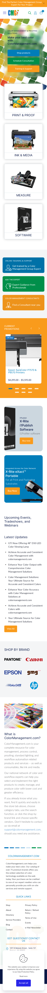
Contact (9, 930)
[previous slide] (31, 328)
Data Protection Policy (25, 972)
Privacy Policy (31, 905)
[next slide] (39, 328)
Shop (8, 905)
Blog (8, 925)
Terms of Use (30, 918)
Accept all (23, 983)
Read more (24, 976)
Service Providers (13, 920)
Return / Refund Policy (32, 911)
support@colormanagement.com (22, 829)
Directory (10, 915)
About (8, 910)
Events (28, 923)
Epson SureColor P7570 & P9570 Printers (22, 371)
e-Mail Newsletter (33, 928)
